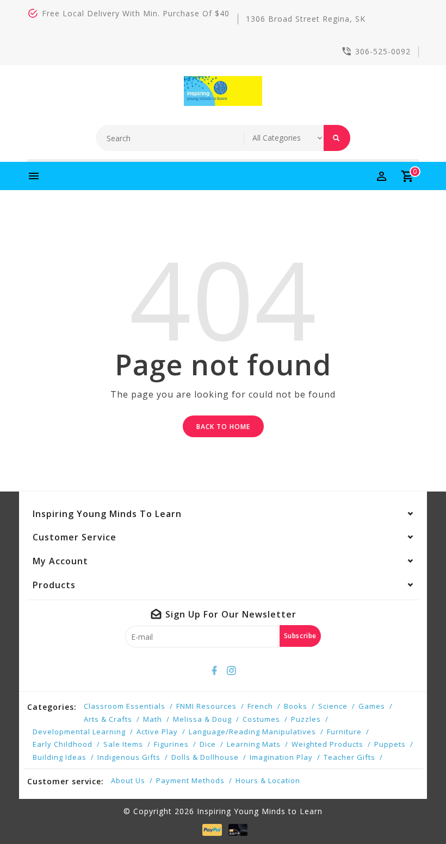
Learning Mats (254, 744)
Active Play (157, 731)
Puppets (390, 744)
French (260, 706)
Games (371, 706)
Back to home (223, 426)
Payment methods (190, 780)
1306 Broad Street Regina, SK (306, 19)
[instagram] (232, 670)
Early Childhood (62, 744)
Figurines (171, 744)
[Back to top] (413, 811)
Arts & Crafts (108, 719)
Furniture (344, 731)
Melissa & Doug (202, 719)
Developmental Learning (79, 731)
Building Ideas (59, 757)
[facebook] (215, 670)
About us (128, 780)
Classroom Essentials (124, 706)
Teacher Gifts (349, 757)
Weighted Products (327, 744)
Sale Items (123, 744)
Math (152, 719)
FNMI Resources (206, 706)
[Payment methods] (210, 830)
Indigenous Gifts (128, 757)
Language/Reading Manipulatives (252, 731)
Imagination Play (281, 757)
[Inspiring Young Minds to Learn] (223, 91)
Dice (208, 744)
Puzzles (306, 719)
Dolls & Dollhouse (205, 757)
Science (333, 706)
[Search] (337, 138)
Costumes (261, 719)
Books (295, 706)
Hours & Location (268, 780)
